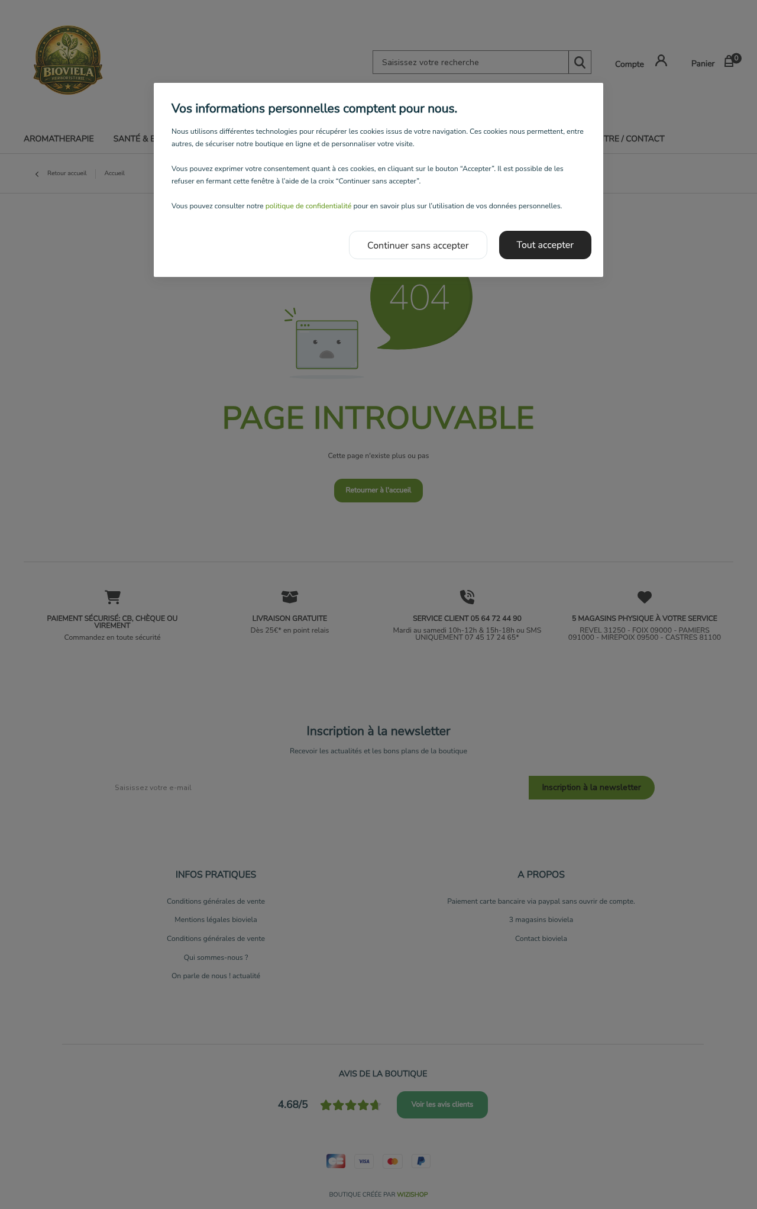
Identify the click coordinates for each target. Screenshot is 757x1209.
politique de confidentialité (309, 206)
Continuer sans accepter (418, 245)
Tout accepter (545, 245)
